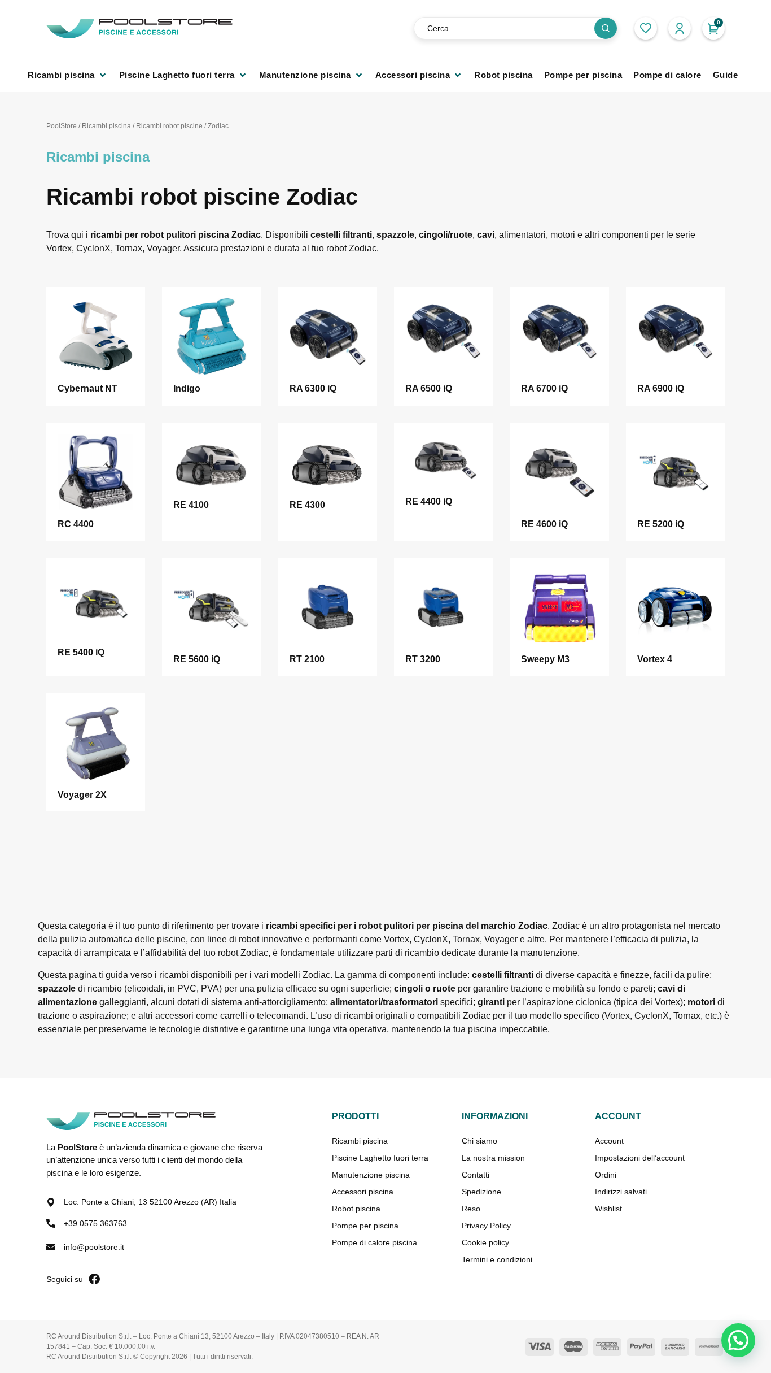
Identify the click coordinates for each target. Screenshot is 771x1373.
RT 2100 (307, 659)
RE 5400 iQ (81, 652)
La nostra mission (493, 1157)
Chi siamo (479, 1140)
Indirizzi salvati (621, 1191)
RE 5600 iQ (196, 659)
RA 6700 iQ (544, 388)
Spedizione (481, 1191)
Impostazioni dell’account (640, 1157)
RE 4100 (191, 505)
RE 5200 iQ (660, 524)
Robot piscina (356, 1208)
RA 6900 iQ (660, 388)
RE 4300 (307, 505)
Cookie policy (485, 1242)
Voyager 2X (82, 795)
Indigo (186, 388)
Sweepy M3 (545, 659)
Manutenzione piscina (371, 1174)
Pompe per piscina (365, 1225)
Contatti (475, 1174)
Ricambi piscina (106, 126)
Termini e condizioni (497, 1259)
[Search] (605, 28)
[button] (713, 28)
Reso (471, 1208)
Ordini (605, 1174)
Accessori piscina (362, 1191)
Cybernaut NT (87, 388)
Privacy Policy (486, 1225)
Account (609, 1140)
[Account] (679, 28)
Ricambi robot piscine (169, 126)
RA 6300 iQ (313, 388)
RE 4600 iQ (544, 524)
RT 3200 (422, 659)
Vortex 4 (654, 659)
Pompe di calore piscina (374, 1242)
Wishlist (608, 1208)
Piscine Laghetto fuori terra (380, 1157)
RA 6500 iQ (428, 388)
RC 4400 (76, 524)
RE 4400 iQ (428, 501)
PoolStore (61, 126)
